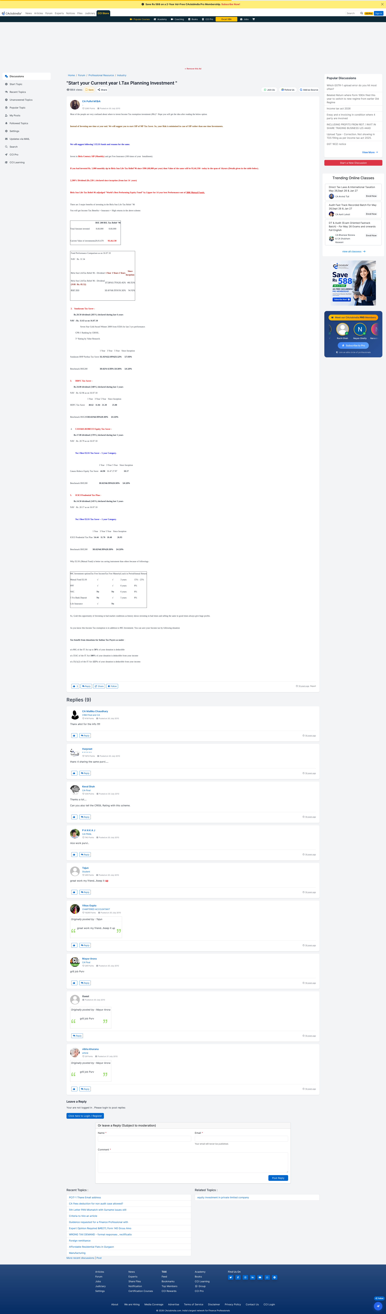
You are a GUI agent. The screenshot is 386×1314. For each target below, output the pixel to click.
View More (368, 152)
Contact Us (252, 1304)
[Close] (382, 4)
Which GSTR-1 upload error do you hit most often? (352, 87)
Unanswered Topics (21, 99)
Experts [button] (59, 13)
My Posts (15, 115)
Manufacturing (77, 1252)
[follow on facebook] (238, 1277)
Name (102, 1132)
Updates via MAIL (20, 138)
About (114, 1304)
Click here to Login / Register (85, 1115)
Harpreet (87, 748)
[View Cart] (254, 19)
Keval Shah (88, 786)
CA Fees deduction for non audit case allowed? (96, 1203)
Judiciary (100, 1286)
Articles (99, 1271)
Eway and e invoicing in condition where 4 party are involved (351, 116)
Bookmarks (168, 1281)
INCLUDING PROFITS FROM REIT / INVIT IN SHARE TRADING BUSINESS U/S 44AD (351, 126)
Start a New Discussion (353, 162)
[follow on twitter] (230, 1277)
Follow (113, 686)
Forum (98, 1276)
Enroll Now (371, 196)
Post (99, 1257)
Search (14, 146)
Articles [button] (38, 13)
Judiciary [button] (90, 13)
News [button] (28, 13)
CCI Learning (17, 162)
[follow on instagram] (245, 1277)
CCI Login (269, 1304)
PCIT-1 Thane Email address (85, 1197)
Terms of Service (193, 1304)
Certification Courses (140, 1290)
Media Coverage (153, 1304)
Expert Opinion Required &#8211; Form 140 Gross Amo (100, 1228)
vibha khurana (90, 1049)
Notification (135, 1286)
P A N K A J (88, 830)
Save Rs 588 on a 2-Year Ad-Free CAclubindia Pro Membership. (193, 4)
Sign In (378, 13)
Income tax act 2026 (339, 108)
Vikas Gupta (89, 905)
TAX (164, 1271)
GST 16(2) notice (336, 143)
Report (313, 686)
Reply (87, 686)
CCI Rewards (169, 1290)
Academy (162, 19)
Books (195, 19)
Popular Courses (142, 19)
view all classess (351, 251)
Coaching (179, 19)
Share (100, 686)
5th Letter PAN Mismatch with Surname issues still (97, 1209)
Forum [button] (48, 13)
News (131, 1271)
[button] (360, 13)
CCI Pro (209, 19)
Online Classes (353, 178)
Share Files (134, 1281)
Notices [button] (70, 13)
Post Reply (278, 1177)
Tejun (85, 867)
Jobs (246, 19)
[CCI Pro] (353, 283)
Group (202, 1286)
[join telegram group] (274, 1277)
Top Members (169, 1286)
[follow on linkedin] (252, 1277)
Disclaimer (214, 1304)
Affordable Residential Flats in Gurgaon (91, 1246)
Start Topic (16, 84)
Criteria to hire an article (83, 1215)
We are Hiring (132, 1304)
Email (199, 1132)
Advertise (173, 1304)
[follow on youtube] (260, 1277)
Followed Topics (19, 123)
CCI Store (103, 13)
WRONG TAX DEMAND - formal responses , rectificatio (100, 1234)
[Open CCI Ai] (378, 1306)
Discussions (17, 76)
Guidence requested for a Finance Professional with (98, 1222)
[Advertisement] (193, 45)
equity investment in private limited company (223, 1197)
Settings (14, 131)
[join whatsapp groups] (267, 1277)
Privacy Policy (233, 1304)
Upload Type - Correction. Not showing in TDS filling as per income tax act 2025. (351, 136)
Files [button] (79, 13)
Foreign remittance (79, 1240)
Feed (164, 1276)
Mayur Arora (89, 958)
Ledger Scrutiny (226, 19)
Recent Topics (18, 91)
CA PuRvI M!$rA (91, 101)
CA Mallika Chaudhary (95, 711)
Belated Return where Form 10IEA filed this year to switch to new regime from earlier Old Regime (353, 99)
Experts (132, 1276)
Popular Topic (17, 107)
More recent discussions (80, 1257)
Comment (104, 1149)
